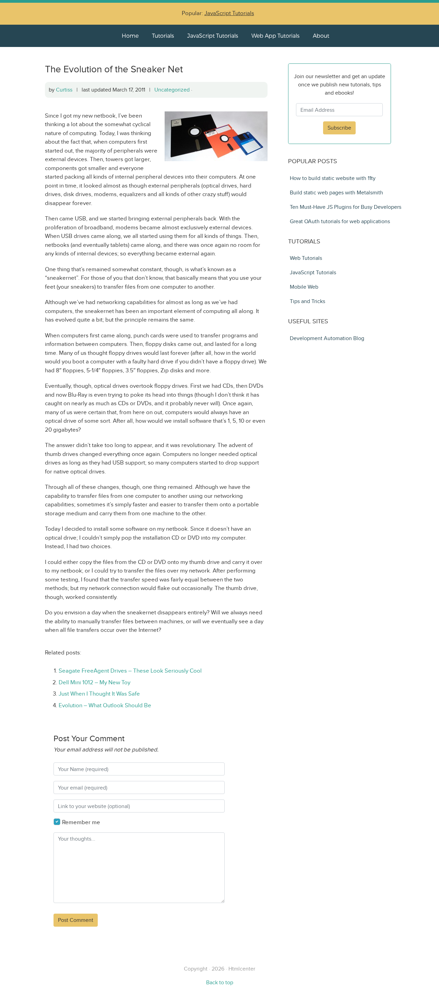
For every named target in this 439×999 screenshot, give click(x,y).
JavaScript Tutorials (229, 13)
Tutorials (163, 35)
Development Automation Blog (327, 338)
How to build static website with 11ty (333, 178)
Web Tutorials (306, 258)
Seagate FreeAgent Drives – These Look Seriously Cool (130, 670)
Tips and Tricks (307, 301)
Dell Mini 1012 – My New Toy (94, 682)
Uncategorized (172, 90)
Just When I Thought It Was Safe (99, 693)
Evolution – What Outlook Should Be (105, 705)
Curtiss (64, 90)
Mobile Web (304, 287)
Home (130, 35)
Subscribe (339, 128)
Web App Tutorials (275, 35)
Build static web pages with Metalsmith (336, 192)
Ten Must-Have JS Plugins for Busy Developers (345, 207)
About (321, 35)
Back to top (219, 982)
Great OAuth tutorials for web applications (340, 221)
